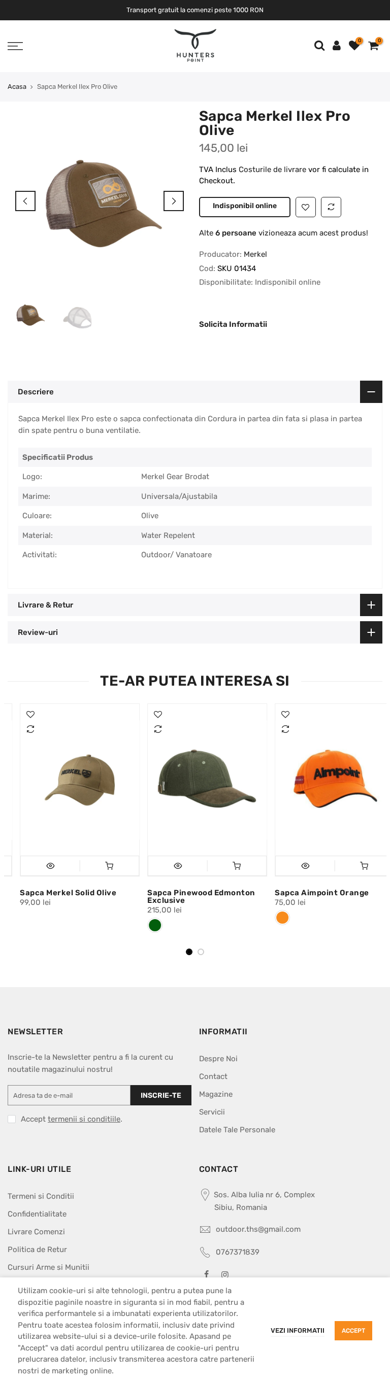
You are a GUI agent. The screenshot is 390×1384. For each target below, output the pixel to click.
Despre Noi (218, 1058)
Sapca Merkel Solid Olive (56, 892)
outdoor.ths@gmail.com (258, 1229)
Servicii (212, 1112)
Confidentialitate (37, 1214)
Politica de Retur (37, 1249)
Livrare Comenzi (36, 1231)
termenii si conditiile (84, 1119)
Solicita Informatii (233, 324)
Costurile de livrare (273, 169)
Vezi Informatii (297, 1330)
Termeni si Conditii (41, 1196)
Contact (213, 1076)
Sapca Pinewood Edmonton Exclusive (189, 896)
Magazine (216, 1094)
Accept (353, 1330)
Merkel (255, 254)
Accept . (71, 1119)
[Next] (174, 201)
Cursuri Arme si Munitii (48, 1267)
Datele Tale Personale (237, 1129)
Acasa (17, 86)
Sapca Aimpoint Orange (310, 892)
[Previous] (25, 201)
